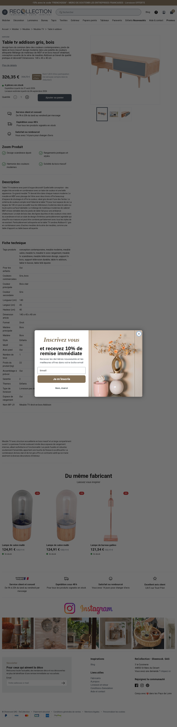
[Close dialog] (138, 333)
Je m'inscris (61, 379)
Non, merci (61, 388)
